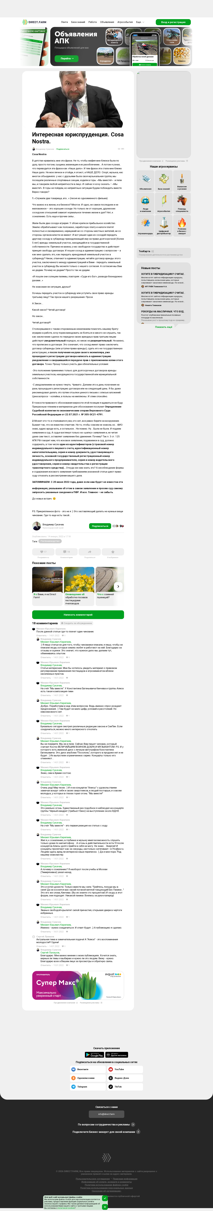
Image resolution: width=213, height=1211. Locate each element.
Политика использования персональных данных (106, 1188)
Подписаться (62, 149)
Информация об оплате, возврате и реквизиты (106, 1182)
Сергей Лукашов (45, 936)
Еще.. (139, 22)
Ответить (41, 635)
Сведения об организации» (106, 1191)
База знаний (78, 22)
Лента (64, 22)
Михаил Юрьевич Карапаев (51, 628)
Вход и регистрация (173, 22)
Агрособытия (125, 22)
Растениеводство (50, 541)
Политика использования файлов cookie (106, 1185)
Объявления (107, 22)
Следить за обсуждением (78, 623)
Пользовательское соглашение (93, 1179)
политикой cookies (66, 1208)
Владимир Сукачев (51, 639)
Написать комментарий (78, 614)
